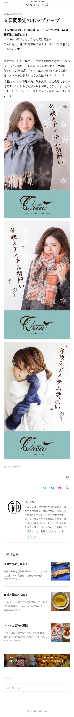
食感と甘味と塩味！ (16, 594)
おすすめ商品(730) (12, 466)
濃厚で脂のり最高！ (16, 564)
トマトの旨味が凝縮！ (17, 625)
